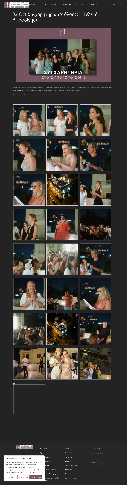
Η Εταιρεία (68, 453)
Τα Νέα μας (68, 457)
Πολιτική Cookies (70, 478)
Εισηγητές (68, 461)
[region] (24, 468)
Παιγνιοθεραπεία (44, 465)
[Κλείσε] (43, 457)
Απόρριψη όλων (23, 477)
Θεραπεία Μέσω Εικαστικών (48, 470)
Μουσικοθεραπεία (45, 461)
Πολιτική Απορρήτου (71, 474)
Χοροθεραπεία (44, 453)
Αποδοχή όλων (36, 477)
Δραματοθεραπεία (45, 457)
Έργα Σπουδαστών (71, 465)
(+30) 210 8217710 (109, 4)
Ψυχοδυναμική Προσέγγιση (48, 474)
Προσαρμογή (11, 477)
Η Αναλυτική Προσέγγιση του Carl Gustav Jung (50, 479)
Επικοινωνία (68, 470)
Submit (93, 462)
